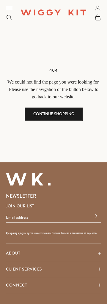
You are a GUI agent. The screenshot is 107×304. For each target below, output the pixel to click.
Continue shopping (53, 114)
